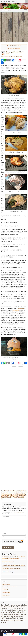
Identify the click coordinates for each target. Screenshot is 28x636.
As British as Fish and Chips (15, 45)
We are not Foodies (6, 10)
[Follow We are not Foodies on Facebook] (6, 1)
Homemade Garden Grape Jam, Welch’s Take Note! (13, 565)
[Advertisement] (14, 27)
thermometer (21, 308)
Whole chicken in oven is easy (8, 497)
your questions (11, 608)
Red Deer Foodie (6, 584)
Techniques (12, 56)
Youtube (4, 611)
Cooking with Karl (6, 592)
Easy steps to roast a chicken (17, 490)
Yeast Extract (18, 609)
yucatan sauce (14, 614)
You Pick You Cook (15, 607)
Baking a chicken (6, 490)
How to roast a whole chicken (19, 494)
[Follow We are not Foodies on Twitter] (4, 1)
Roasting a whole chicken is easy (16, 496)
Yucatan (20, 617)
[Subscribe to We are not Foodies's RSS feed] (1, 1)
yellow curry (5, 618)
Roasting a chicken (17, 495)
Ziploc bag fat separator (9, 605)
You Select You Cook (16, 618)
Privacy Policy (18, 512)
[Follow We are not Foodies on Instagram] (13, 1)
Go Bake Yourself (6, 595)
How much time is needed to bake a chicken (13, 491)
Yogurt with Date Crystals (9, 620)
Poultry (5, 56)
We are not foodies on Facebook (9, 587)
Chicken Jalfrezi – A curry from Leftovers (11, 568)
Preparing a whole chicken (7, 495)
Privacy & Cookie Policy (5, 631)
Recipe (9, 56)
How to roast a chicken (6, 494)
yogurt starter (17, 612)
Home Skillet (5, 589)
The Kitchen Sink (18, 56)
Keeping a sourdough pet (8, 561)
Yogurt (19, 605)
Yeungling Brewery (13, 611)
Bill (2, 56)
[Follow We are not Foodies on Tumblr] (10, 1)
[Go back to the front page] (14, 6)
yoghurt (13, 616)
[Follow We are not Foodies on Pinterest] (15, 1)
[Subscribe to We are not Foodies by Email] (9, 1)
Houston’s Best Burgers (13, 48)
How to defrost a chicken (19, 493)
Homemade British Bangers (8, 572)
